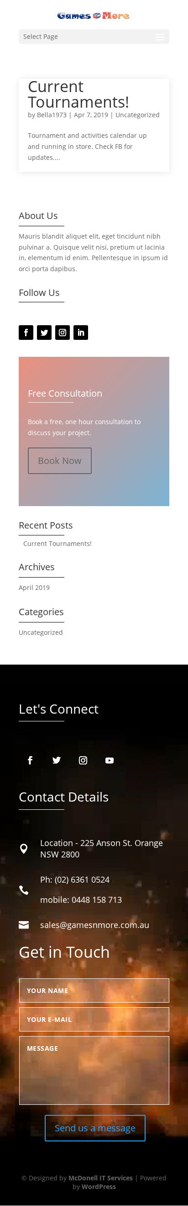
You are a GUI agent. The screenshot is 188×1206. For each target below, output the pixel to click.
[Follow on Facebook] (26, 332)
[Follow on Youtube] (109, 760)
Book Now (60, 460)
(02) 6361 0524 (82, 879)
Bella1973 (52, 114)
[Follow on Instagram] (62, 332)
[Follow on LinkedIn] (80, 332)
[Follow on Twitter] (44, 332)
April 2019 (34, 587)
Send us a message (95, 1128)
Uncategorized (137, 114)
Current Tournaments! (78, 94)
